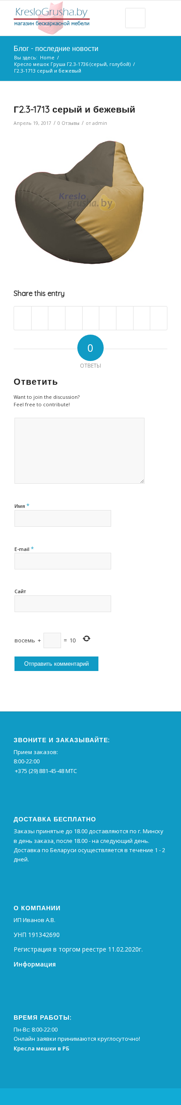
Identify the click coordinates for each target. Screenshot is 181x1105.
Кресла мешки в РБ (41, 1048)
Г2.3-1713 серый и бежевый (74, 109)
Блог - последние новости (56, 48)
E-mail (24, 549)
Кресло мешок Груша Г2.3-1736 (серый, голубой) (72, 64)
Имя (21, 506)
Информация (35, 964)
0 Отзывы (69, 123)
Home (47, 57)
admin (99, 123)
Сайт (20, 591)
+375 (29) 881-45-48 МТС (46, 771)
